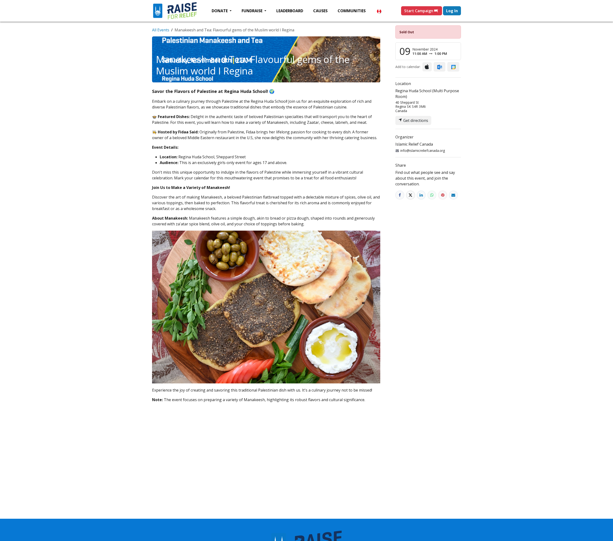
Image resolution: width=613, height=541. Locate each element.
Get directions (415, 120)
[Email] (453, 195)
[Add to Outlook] (439, 67)
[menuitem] (221, 11)
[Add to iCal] (427, 66)
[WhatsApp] (431, 195)
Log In (452, 10)
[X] (410, 195)
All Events (160, 30)
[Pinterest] (442, 195)
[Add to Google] (453, 67)
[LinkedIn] (421, 195)
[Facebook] (399, 195)
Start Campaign (419, 10)
